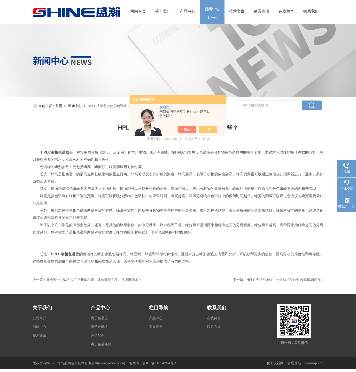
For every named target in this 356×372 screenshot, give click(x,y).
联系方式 (214, 327)
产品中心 (187, 11)
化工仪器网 (275, 363)
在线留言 (286, 11)
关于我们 (162, 11)
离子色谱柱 (99, 327)
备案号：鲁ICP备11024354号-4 (153, 363)
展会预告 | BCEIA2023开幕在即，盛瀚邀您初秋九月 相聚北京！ (94, 280)
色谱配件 (97, 335)
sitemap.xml (314, 363)
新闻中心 (212, 13)
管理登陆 (294, 363)
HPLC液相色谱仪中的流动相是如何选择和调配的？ (285, 280)
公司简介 (39, 318)
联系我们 (311, 11)
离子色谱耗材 (101, 344)
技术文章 (237, 11)
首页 (58, 106)
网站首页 (138, 11)
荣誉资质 (261, 11)
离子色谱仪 (99, 318)
